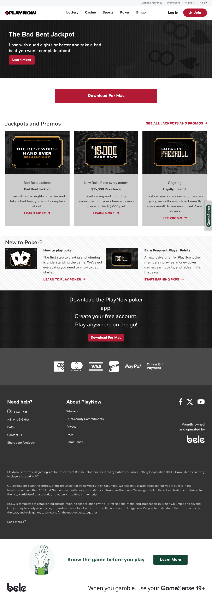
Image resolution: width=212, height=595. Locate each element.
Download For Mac (106, 95)
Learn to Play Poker (62, 280)
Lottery (72, 13)
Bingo (141, 13)
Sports (108, 13)
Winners (190, 3)
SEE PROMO (173, 218)
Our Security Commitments (85, 419)
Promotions (173, 3)
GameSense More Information (208, 215)
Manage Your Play (151, 3)
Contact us (14, 435)
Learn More (21, 60)
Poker (125, 13)
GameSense (74, 442)
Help (202, 3)
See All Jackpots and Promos (175, 124)
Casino (90, 13)
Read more (14, 522)
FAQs (11, 427)
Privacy (71, 426)
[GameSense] (141, 587)
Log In (173, 13)
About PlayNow (83, 402)
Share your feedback (21, 442)
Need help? (19, 402)
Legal (70, 434)
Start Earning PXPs (162, 280)
